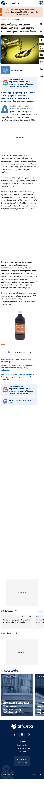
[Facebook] (41, 40)
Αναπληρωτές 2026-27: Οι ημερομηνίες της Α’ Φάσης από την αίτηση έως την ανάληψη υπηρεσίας (19, 376)
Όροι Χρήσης (22, 741)
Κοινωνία (5, 20)
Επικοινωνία (22, 745)
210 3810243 (22, 763)
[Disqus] (22, 440)
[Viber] (41, 61)
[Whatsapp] (41, 69)
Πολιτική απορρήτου (22, 748)
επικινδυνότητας (20, 155)
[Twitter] (41, 47)
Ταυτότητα (22, 752)
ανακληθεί (22, 192)
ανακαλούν (15, 109)
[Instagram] (22, 734)
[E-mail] (41, 76)
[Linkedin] (41, 54)
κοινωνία (11, 670)
